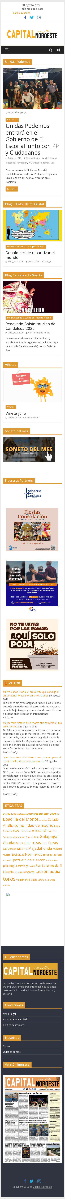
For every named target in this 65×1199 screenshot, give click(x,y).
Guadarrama (14, 842)
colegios (43, 820)
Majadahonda (40, 848)
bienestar (44, 813)
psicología (10, 866)
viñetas (6, 885)
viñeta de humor (46, 879)
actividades (9, 813)
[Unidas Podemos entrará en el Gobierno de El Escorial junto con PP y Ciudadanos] (32, 70)
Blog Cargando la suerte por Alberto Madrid (29, 317)
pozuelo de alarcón (29, 860)
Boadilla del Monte (20, 819)
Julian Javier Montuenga (39, 261)
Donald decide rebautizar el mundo (30, 255)
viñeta (34, 879)
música (6, 854)
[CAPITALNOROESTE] (30, 964)
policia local (56, 854)
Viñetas (10, 406)
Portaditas (12, 119)
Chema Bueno (33, 158)
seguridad (20, 872)
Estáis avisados (21, 12)
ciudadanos (51, 158)
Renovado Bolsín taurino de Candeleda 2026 (30, 326)
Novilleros (33, 854)
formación (22, 162)
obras (46, 854)
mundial (57, 848)
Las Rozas (50, 842)
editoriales (26, 831)
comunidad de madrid (33, 825)
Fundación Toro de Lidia (26, 837)
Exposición (8, 837)
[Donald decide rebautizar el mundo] (32, 212)
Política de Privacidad (15, 1019)
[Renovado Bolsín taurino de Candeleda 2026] (32, 283)
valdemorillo (23, 879)
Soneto (30, 872)
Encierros (51, 831)
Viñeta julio (16, 413)
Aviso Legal (9, 1013)
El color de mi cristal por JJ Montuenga (25, 246)
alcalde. (20, 814)
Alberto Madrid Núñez (39, 332)
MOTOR (14, 683)
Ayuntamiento (31, 813)
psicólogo (23, 865)
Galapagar (49, 836)
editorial (15, 830)
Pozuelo (7, 860)
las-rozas (33, 842)
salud (32, 865)
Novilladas (17, 855)
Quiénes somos (12, 1051)
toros (9, 878)
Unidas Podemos (40, 162)
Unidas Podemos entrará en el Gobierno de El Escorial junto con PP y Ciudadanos (32, 139)
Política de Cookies (13, 1025)
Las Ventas (9, 849)
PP (30, 162)
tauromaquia (47, 871)
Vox (52, 162)
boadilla (54, 813)
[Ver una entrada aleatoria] (58, 50)
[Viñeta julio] (32, 372)
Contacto (8, 1046)
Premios (54, 860)
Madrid (22, 849)
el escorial (11, 162)
